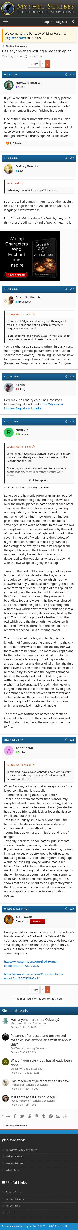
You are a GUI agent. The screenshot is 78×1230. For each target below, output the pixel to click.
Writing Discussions (35, 1023)
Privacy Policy (13, 1192)
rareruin (22, 430)
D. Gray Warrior (14, 56)
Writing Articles (14, 1163)
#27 (72, 908)
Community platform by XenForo (35, 1226)
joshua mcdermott (21, 1100)
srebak (14, 1068)
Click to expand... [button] (39, 480)
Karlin (20, 385)
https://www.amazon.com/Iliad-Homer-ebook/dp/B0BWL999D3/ (31, 963)
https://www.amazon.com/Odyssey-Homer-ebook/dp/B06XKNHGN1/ (34, 976)
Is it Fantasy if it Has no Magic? (34, 1097)
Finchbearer (17, 1084)
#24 (72, 376)
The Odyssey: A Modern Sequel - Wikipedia (33, 406)
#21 (72, 74)
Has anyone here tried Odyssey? (35, 1019)
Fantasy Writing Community (21, 1149)
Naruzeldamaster (29, 82)
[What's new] (73, 21)
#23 (72, 289)
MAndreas (16, 1023)
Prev (35, 64)
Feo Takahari (18, 1048)
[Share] (65, 74)
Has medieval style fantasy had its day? (40, 1081)
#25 (72, 421)
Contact (10, 1212)
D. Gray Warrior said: (19, 314)
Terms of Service (15, 1199)
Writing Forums (14, 1156)
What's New (12, 1170)
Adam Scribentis (28, 297)
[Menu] (5, 21)
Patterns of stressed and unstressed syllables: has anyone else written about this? (41, 1040)
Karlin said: (13, 183)
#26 (72, 739)
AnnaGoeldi (24, 748)
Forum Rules (12, 1205)
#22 (72, 158)
